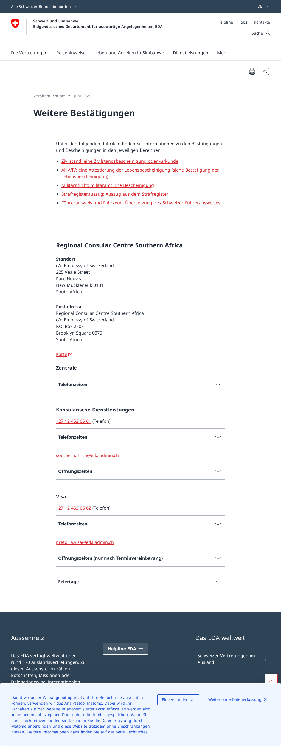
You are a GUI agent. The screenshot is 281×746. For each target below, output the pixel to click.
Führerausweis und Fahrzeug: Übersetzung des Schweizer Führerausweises (140, 203)
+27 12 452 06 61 (73, 421)
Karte (61, 354)
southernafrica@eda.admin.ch (87, 455)
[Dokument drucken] (252, 71)
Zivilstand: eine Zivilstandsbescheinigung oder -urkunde (119, 161)
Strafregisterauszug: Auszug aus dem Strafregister (114, 194)
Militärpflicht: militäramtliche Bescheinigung (107, 185)
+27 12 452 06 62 (73, 508)
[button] (29, 52)
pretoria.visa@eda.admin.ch (85, 542)
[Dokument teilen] (266, 71)
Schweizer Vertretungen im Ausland (226, 659)
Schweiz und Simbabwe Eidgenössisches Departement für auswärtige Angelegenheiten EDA (98, 23)
